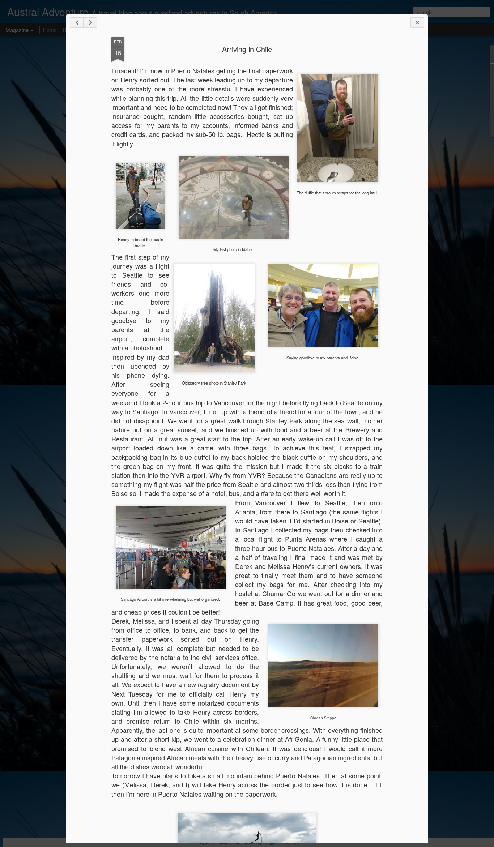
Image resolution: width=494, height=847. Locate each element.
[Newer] (77, 22)
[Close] (417, 22)
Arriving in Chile (247, 49)
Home (50, 29)
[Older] (90, 22)
